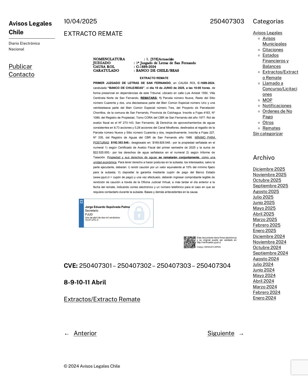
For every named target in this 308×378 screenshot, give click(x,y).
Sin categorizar (268, 133)
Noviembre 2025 (270, 174)
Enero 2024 (264, 297)
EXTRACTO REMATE (93, 33)
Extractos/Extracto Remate (102, 299)
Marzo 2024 (265, 286)
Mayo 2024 (264, 275)
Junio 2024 (264, 269)
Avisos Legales (267, 32)
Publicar (20, 66)
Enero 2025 (264, 230)
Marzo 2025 (265, 219)
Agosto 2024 (266, 258)
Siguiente (220, 333)
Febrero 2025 (267, 224)
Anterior (85, 333)
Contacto (21, 74)
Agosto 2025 (266, 191)
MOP (267, 99)
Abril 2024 (263, 280)
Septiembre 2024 (270, 252)
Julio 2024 (263, 264)
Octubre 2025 (267, 180)
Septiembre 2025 (270, 185)
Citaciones (273, 49)
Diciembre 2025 (269, 168)
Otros (268, 122)
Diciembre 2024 (269, 236)
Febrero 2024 (266, 292)
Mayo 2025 (264, 208)
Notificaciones (277, 105)
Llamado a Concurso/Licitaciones (280, 89)
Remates (271, 127)
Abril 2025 (263, 213)
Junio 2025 (264, 202)
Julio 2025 (263, 196)
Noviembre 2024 (269, 241)
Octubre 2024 (267, 247)
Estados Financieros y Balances (276, 60)
